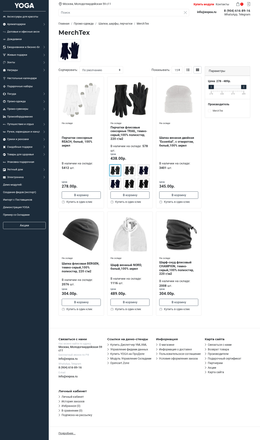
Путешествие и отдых (20, 124)
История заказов (73, 401)
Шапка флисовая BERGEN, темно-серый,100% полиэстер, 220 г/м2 (80, 267)
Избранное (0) (71, 405)
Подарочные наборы (20, 86)
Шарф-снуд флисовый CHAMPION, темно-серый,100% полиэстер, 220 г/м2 (176, 268)
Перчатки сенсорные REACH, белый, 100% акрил (77, 141)
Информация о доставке (175, 349)
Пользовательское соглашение (180, 353)
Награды (12, 70)
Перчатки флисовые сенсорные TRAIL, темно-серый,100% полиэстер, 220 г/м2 (128, 133)
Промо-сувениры (17, 108)
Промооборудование (20, 116)
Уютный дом (15, 169)
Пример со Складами (16, 214)
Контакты (222, 4)
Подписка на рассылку (77, 415)
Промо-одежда (16, 101)
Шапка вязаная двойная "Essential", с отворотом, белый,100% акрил (176, 141)
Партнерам (215, 363)
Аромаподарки (16, 24)
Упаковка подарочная (20, 161)
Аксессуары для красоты (22, 16)
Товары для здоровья (20, 154)
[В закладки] (101, 81)
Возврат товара (218, 349)
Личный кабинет (73, 396)
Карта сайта (216, 372)
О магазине (166, 344)
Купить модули (204, 4)
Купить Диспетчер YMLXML (128, 344)
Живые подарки (17, 54)
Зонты (11, 62)
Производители (218, 353)
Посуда (11, 93)
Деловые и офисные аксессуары (23, 31)
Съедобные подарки (19, 146)
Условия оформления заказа (178, 358)
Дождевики (14, 39)
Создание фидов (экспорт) (19, 192)
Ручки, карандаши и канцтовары (23, 131)
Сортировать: (68, 70)
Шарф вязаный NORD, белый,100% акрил (126, 267)
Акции (24, 225)
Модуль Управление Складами (130, 358)
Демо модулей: (12, 184)
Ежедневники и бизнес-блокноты (23, 47)
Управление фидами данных (129, 349)
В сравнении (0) (72, 410)
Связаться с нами (220, 344)
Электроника (15, 177)
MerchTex (218, 110)
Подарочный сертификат (224, 358)
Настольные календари (22, 78)
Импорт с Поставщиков (17, 199)
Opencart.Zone (119, 363)
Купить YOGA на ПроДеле (127, 353)
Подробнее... (67, 433)
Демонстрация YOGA (16, 207)
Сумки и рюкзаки (18, 139)
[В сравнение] (101, 88)
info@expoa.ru (68, 358)
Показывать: (161, 70)
